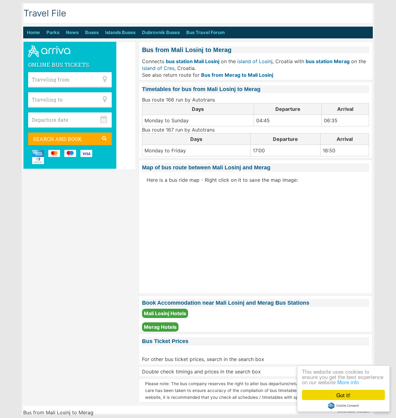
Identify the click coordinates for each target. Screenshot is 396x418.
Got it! (343, 395)
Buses (92, 32)
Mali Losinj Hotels (165, 313)
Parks (52, 32)
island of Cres (158, 68)
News (72, 32)
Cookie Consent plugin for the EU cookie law (343, 405)
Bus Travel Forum (205, 32)
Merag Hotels (160, 327)
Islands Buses (120, 32)
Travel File (45, 13)
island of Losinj (255, 61)
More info (348, 382)
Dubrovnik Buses (161, 32)
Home (33, 32)
